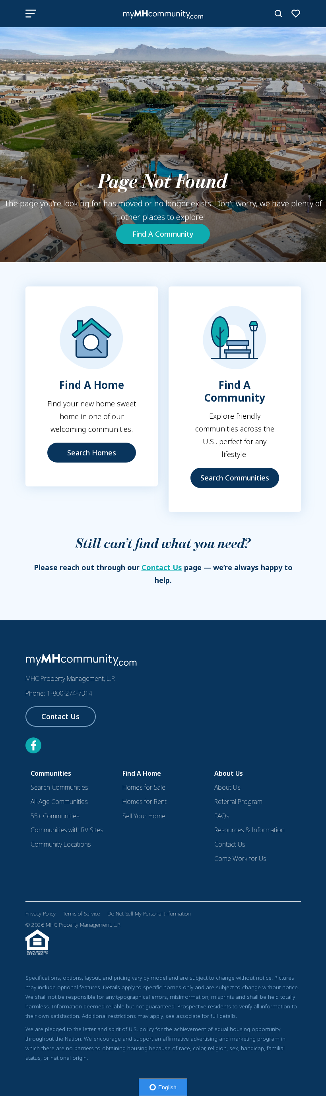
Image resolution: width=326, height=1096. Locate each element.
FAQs (221, 816)
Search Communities (234, 477)
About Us (227, 787)
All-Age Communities (59, 801)
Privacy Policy (40, 913)
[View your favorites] (296, 13)
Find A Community (163, 234)
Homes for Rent (144, 801)
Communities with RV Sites (67, 829)
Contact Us (162, 567)
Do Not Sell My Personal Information (149, 913)
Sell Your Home (143, 816)
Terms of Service (81, 913)
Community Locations (61, 844)
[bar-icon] (30, 13)
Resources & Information (249, 829)
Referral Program (238, 801)
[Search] (278, 13)
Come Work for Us (240, 858)
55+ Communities (55, 816)
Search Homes (91, 452)
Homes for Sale (143, 787)
